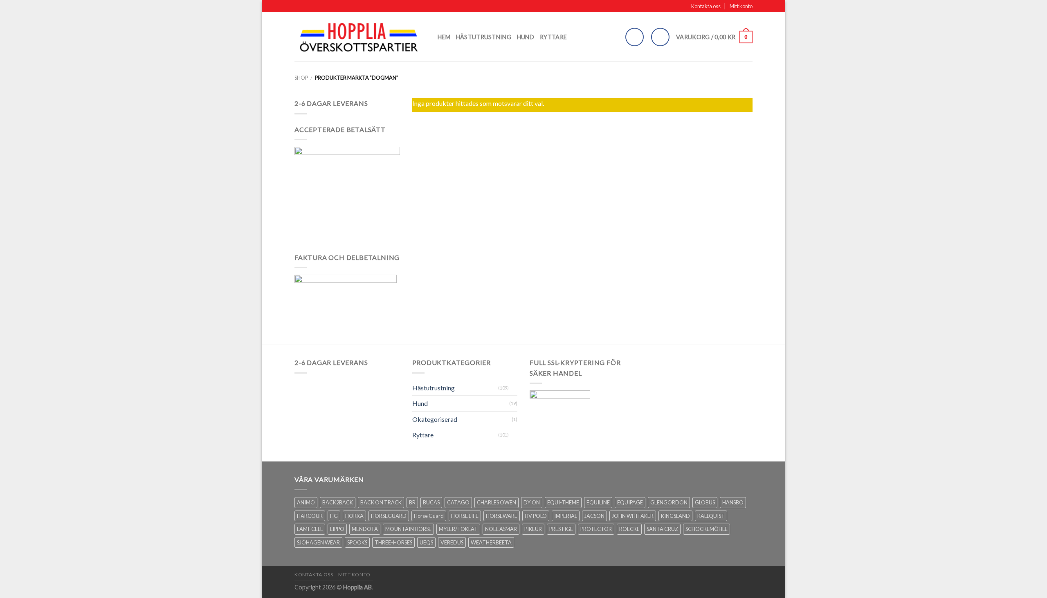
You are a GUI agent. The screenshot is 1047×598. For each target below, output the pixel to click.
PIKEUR (533, 529)
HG (334, 516)
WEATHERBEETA (491, 542)
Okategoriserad (434, 419)
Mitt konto (741, 6)
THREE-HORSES (393, 542)
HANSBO (733, 502)
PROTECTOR (596, 529)
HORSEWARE (501, 516)
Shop (301, 77)
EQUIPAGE (630, 502)
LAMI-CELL (310, 529)
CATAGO (458, 502)
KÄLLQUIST (711, 516)
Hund (525, 37)
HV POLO (536, 516)
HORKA (354, 516)
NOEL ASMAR (501, 529)
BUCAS (431, 502)
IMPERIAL (565, 516)
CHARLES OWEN (496, 502)
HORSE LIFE (465, 516)
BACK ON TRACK (381, 502)
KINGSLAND (675, 516)
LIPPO (337, 529)
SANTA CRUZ (662, 529)
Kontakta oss (706, 6)
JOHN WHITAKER (633, 516)
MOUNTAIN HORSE (408, 529)
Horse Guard (429, 516)
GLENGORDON (669, 502)
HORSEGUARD (389, 516)
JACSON (594, 516)
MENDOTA (365, 529)
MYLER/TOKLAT (458, 529)
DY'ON (532, 502)
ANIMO (306, 502)
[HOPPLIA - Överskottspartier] (359, 37)
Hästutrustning (483, 37)
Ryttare (553, 37)
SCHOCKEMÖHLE (706, 529)
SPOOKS (357, 542)
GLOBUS (705, 502)
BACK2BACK (337, 502)
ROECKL (629, 529)
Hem (444, 37)
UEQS (426, 542)
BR (412, 502)
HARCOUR (310, 516)
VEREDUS (451, 542)
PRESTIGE (561, 529)
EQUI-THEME (563, 502)
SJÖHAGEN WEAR (318, 542)
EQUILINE (598, 502)
